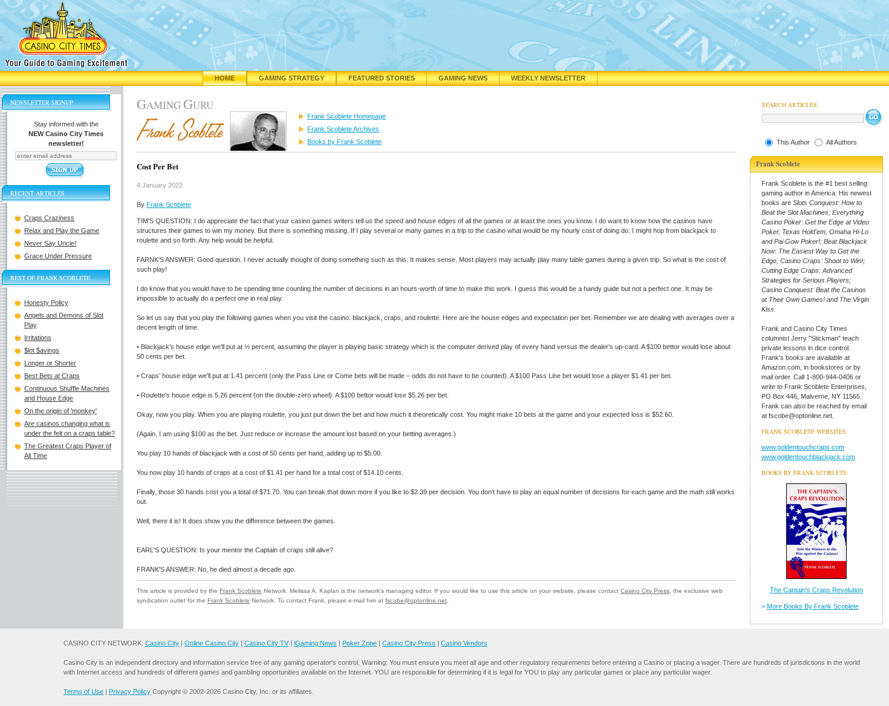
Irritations (37, 337)
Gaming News (462, 78)
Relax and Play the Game (61, 230)
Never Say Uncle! (50, 243)
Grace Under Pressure (58, 256)
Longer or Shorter (50, 363)
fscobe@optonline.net (416, 600)
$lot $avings (41, 350)
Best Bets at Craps (52, 375)
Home (225, 78)
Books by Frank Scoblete (344, 141)
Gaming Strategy (291, 78)
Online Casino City (211, 643)
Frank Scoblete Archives (343, 128)
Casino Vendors (464, 643)
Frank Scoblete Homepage (346, 116)
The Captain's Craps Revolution (816, 589)
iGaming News (315, 643)
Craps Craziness (49, 217)
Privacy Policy (130, 691)
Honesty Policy (46, 302)
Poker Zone (359, 643)
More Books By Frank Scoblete (813, 606)
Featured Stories (381, 78)
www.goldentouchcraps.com (802, 447)
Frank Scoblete (168, 204)
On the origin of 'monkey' (60, 410)
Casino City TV (266, 643)
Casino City (162, 643)
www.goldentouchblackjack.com (808, 456)
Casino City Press (644, 590)
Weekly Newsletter (548, 78)
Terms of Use (83, 691)
